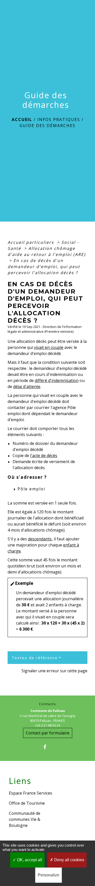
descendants (40, 539)
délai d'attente (26, 386)
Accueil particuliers (31, 242)
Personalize (48, 875)
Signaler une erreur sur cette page (54, 671)
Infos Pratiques (58, 119)
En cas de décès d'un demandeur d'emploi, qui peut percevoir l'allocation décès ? (44, 266)
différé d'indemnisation (57, 380)
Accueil (22, 119)
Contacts (47, 704)
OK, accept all (29, 860)
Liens (20, 781)
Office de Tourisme (27, 803)
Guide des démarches (47, 125)
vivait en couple (48, 347)
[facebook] (47, 747)
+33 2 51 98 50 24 (47, 725)
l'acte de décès (43, 455)
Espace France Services (30, 793)
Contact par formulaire (47, 733)
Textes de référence (35, 657)
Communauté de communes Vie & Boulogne (24, 819)
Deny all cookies (68, 860)
